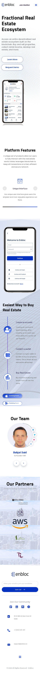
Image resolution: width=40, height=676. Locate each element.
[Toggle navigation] (36, 5)
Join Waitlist (24, 5)
